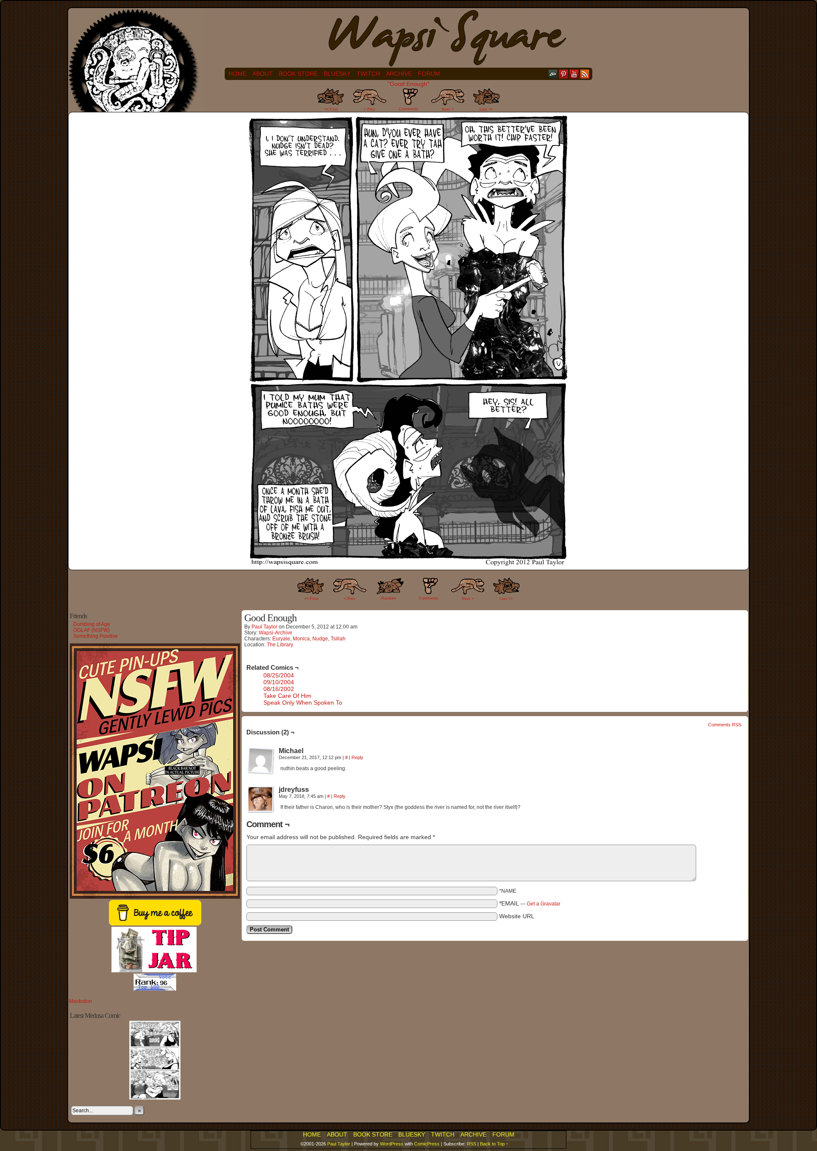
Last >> (486, 109)
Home (237, 73)
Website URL (516, 916)
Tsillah (338, 639)
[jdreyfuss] (260, 799)
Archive (399, 73)
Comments (408, 102)
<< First (331, 109)
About (262, 73)
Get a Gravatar (543, 904)
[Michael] (260, 760)
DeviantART (553, 74)
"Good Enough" (408, 83)
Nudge (320, 639)
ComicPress (427, 1143)
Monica (301, 639)
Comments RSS (724, 724)
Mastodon (80, 1001)
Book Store (298, 73)
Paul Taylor (264, 627)
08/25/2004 (278, 675)
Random (388, 598)
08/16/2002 (278, 688)
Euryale (281, 639)
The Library (280, 645)
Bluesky (337, 73)
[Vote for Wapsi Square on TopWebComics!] (155, 989)
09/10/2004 (278, 682)
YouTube (574, 74)
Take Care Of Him (287, 695)
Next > (448, 109)
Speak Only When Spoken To (302, 702)
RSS (585, 74)
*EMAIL (529, 903)
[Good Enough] (408, 564)
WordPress (391, 1143)
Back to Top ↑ (494, 1143)
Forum (429, 73)
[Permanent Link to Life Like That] (154, 1098)
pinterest (563, 74)
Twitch (368, 73)
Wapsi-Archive (275, 633)
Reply (357, 757)
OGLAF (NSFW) (91, 630)
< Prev (369, 109)
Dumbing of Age (91, 624)
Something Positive (95, 636)
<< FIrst (311, 599)
